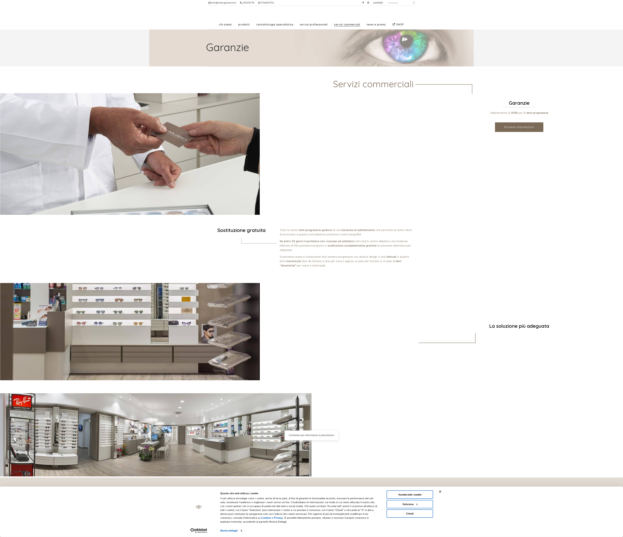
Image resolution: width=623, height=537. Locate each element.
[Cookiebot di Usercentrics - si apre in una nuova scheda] (199, 530)
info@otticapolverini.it (223, 2)
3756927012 (267, 2)
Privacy (278, 517)
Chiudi (410, 513)
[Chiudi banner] (440, 491)
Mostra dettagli (229, 530)
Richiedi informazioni (519, 127)
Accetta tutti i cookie (409, 494)
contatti (378, 2)
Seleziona (408, 504)
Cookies (266, 517)
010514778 (248, 2)
